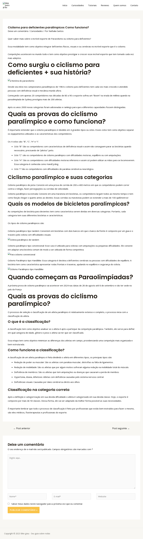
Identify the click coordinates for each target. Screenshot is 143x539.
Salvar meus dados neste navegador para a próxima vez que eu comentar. (47, 503)
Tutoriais (92, 5)
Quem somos (119, 5)
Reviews (105, 5)
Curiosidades (78, 5)
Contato (134, 5)
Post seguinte (121, 428)
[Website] (115, 496)
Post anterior (21, 428)
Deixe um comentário (18, 31)
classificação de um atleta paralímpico (28, 357)
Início (64, 5)
